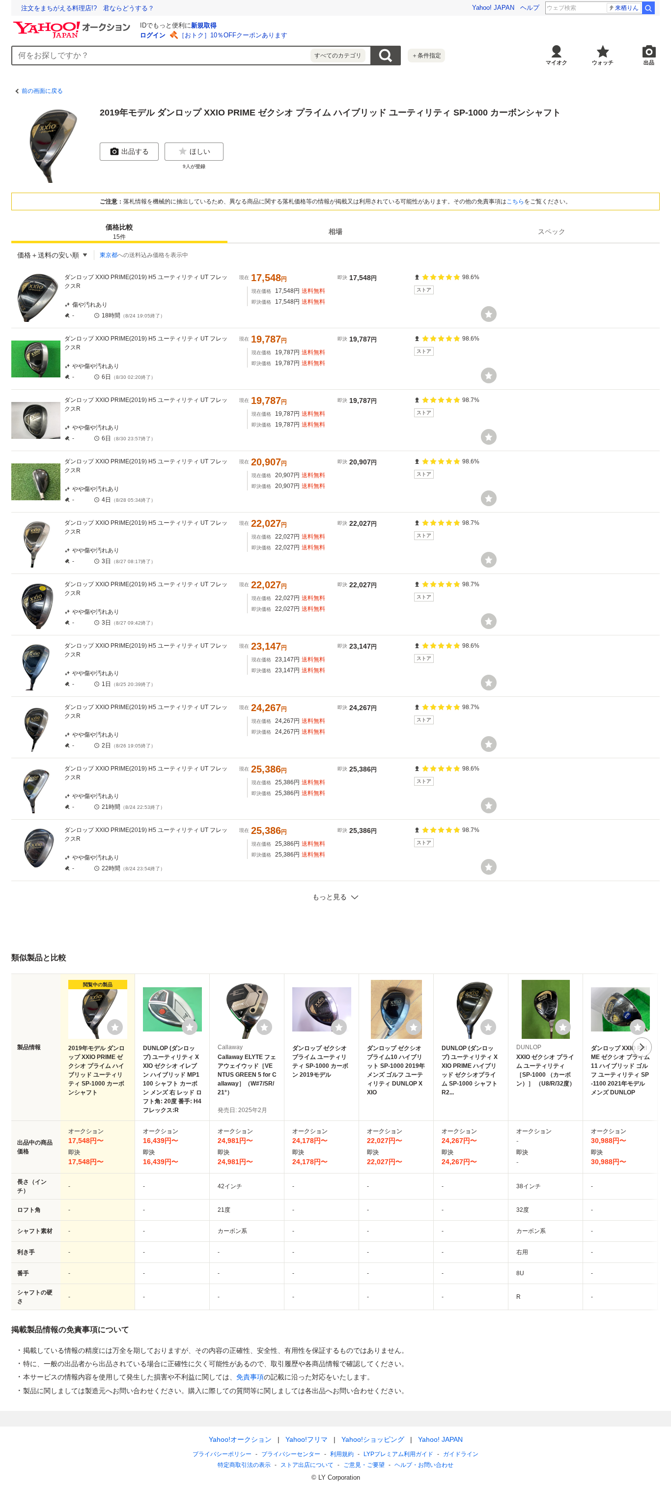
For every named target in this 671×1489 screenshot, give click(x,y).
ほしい (200, 151)
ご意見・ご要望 (364, 1464)
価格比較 (119, 231)
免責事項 (250, 1377)
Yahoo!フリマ (306, 1439)
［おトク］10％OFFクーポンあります (232, 35)
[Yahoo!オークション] (73, 24)
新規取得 (204, 25)
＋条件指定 (426, 55)
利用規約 (342, 1454)
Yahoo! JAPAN (493, 7)
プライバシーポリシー (222, 1454)
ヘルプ (529, 7)
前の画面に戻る (42, 90)
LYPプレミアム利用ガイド (398, 1454)
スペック (551, 231)
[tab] (119, 231)
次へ (642, 1047)
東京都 (108, 255)
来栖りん (627, 7)
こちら (515, 201)
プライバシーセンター (290, 1454)
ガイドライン (460, 1454)
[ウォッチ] (489, 314)
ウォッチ (603, 62)
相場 (335, 231)
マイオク (556, 62)
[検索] (648, 7)
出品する (135, 151)
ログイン (153, 35)
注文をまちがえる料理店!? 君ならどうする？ (87, 8)
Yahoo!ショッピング (372, 1439)
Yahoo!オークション (240, 1439)
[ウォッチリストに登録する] (115, 1027)
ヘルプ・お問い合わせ (423, 1464)
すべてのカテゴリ (338, 55)
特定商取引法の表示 (244, 1464)
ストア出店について (307, 1464)
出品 (648, 62)
